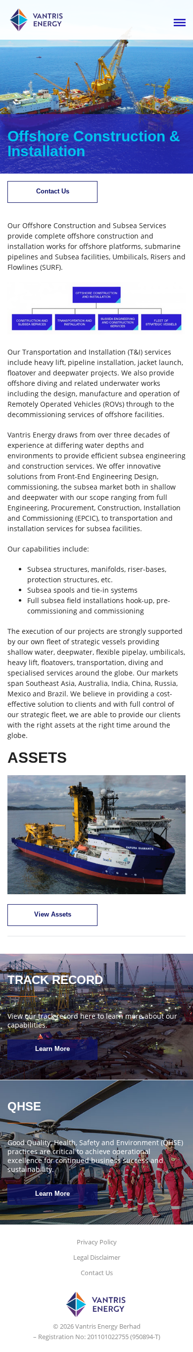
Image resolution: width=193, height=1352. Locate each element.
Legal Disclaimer (96, 1257)
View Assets (52, 914)
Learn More (52, 1048)
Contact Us (52, 191)
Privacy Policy (97, 1241)
